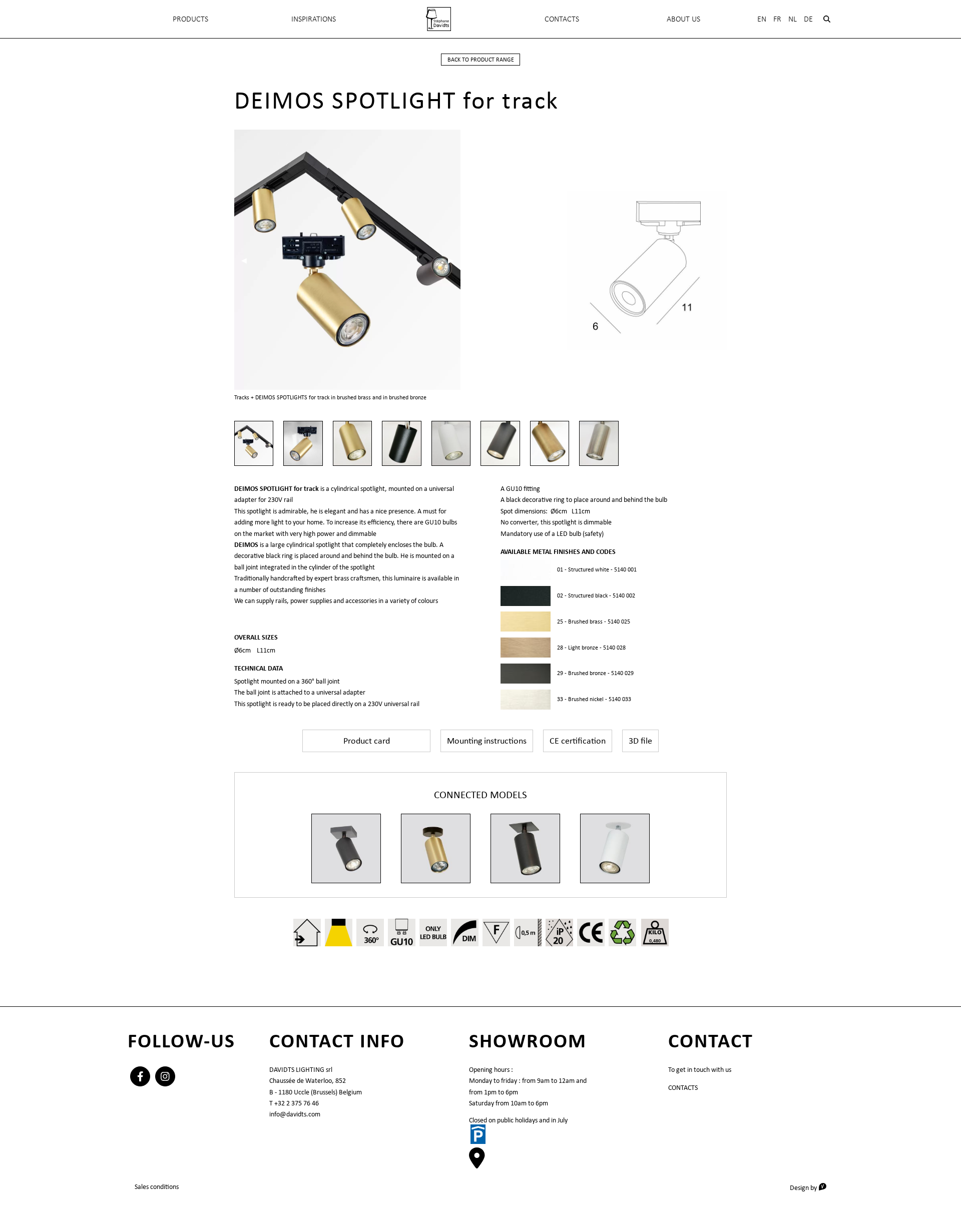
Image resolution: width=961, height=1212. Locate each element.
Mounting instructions (487, 741)
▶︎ (454, 260)
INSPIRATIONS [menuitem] (313, 19)
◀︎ (247, 260)
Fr (777, 19)
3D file (640, 741)
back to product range (480, 60)
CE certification (578, 741)
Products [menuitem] (190, 19)
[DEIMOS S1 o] (435, 848)
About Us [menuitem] (683, 19)
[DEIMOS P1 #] (525, 848)
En (761, 19)
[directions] (477, 1163)
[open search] (826, 19)
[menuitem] (438, 19)
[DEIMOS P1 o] (615, 848)
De (808, 19)
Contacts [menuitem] (562, 19)
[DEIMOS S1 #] (346, 848)
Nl (792, 19)
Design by (811, 1187)
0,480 (655, 940)
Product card (366, 741)
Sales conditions (157, 1186)
